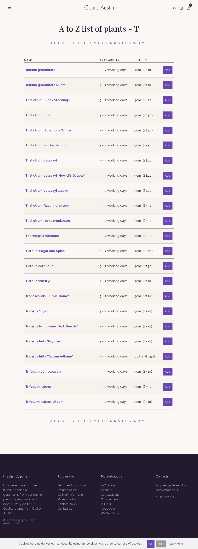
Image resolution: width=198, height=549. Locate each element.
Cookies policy (68, 504)
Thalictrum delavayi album (47, 190)
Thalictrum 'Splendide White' (49, 130)
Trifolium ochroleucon (43, 371)
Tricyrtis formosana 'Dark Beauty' (52, 326)
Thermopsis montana (42, 236)
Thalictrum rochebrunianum (48, 221)
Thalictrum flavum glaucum (47, 205)
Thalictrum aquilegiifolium (46, 145)
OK (150, 544)
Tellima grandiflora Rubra (46, 85)
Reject (161, 544)
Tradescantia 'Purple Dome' (47, 296)
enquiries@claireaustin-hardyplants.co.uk (171, 488)
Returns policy (67, 490)
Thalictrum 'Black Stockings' (48, 100)
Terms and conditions (72, 485)
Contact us (65, 508)
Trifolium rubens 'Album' (45, 402)
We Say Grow (110, 513)
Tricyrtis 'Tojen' (38, 311)
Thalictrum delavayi (41, 160)
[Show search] (174, 7)
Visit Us (106, 504)
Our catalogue (110, 494)
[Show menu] (9, 7)
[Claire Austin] (100, 7)
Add (167, 70)
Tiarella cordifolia (40, 266)
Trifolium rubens (39, 386)
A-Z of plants (109, 485)
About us (107, 490)
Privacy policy (67, 499)
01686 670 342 (165, 497)
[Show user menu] (181, 7)
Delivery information (71, 494)
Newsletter (108, 508)
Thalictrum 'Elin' (38, 115)
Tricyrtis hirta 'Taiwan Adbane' (49, 356)
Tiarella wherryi (38, 281)
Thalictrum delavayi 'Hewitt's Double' (55, 175)
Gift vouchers (110, 499)
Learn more (176, 543)
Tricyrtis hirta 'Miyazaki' (44, 341)
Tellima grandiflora (40, 70)
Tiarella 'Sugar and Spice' (46, 251)
